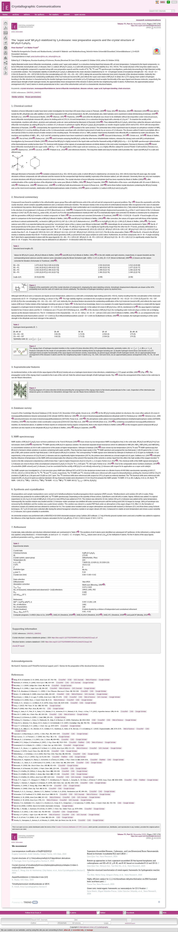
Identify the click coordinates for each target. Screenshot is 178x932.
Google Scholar (104, 680)
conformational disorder (119, 205)
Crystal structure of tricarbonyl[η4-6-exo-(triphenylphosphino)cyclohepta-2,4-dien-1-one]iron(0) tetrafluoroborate (45, 866)
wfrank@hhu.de (54, 57)
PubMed (81, 742)
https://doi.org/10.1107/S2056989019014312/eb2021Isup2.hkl (68, 642)
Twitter (102, 913)
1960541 (30, 93)
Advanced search (130, 923)
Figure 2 (32, 346)
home (5, 14)
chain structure (124, 88)
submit (67, 14)
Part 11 (130, 24)
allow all (67, 930)
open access (80, 14)
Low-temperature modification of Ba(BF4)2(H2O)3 (32, 851)
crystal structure (27, 88)
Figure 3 (32, 388)
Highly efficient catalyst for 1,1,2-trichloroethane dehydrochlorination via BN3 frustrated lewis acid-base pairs (122, 880)
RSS (164, 913)
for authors (40, 14)
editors (27, 14)
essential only (78, 930)
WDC (174, 2)
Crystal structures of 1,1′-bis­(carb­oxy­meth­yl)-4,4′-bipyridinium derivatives (41, 858)
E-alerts (73, 913)
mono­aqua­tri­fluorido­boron (45, 88)
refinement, (144, 532)
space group (59, 202)
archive (16, 14)
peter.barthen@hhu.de (39, 57)
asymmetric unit (149, 202)
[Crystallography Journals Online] (157, 2)
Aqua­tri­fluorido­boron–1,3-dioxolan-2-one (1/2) (30, 877)
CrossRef (62, 680)
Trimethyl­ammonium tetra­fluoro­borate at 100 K (30, 884)
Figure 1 (32, 285)
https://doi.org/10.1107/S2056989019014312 (146, 25)
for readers (54, 14)
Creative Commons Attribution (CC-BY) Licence (72, 827)
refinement (47, 532)
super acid (98, 88)
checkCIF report (18, 646)
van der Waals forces (81, 392)
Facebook (130, 913)
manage (89, 930)
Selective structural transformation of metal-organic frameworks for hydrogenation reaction (123, 870)
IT (168, 2)
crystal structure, (17, 205)
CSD (65, 697)
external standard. (119, 475)
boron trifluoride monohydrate (68, 88)
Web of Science (91, 680)
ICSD (69, 680)
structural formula (91, 666)
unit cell (82, 84)
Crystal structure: (18, 638)
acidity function (33, 144)
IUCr (163, 2)
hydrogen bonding (110, 88)
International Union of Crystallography (93, 927)
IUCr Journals (78, 680)
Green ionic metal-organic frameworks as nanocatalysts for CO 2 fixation (116, 888)
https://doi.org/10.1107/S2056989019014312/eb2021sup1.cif (74, 638)
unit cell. (65, 375)
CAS (67, 682)
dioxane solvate (87, 88)
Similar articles (18, 97)
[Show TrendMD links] (159, 902)
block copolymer (95, 494)
